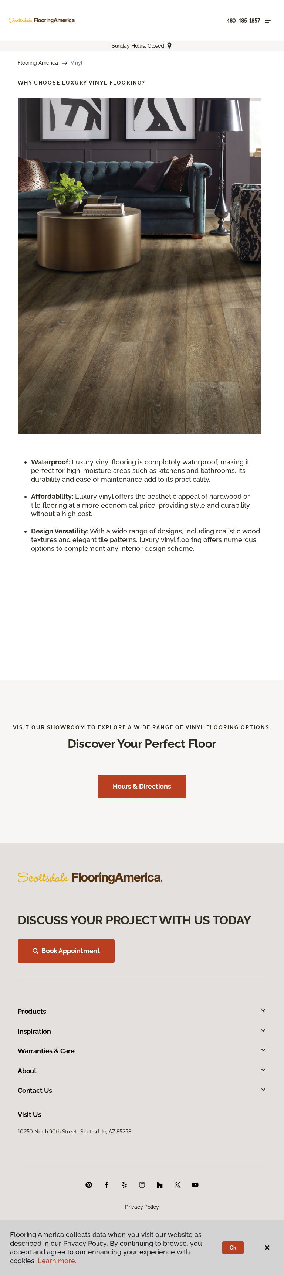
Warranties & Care (46, 1051)
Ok (233, 1248)
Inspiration (34, 1031)
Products (32, 1011)
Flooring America (38, 63)
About (27, 1071)
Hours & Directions (142, 786)
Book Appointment (70, 951)
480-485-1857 (243, 21)
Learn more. (57, 1261)
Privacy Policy (142, 1207)
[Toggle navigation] (267, 20)
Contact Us (35, 1090)
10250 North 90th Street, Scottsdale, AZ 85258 (74, 1132)
